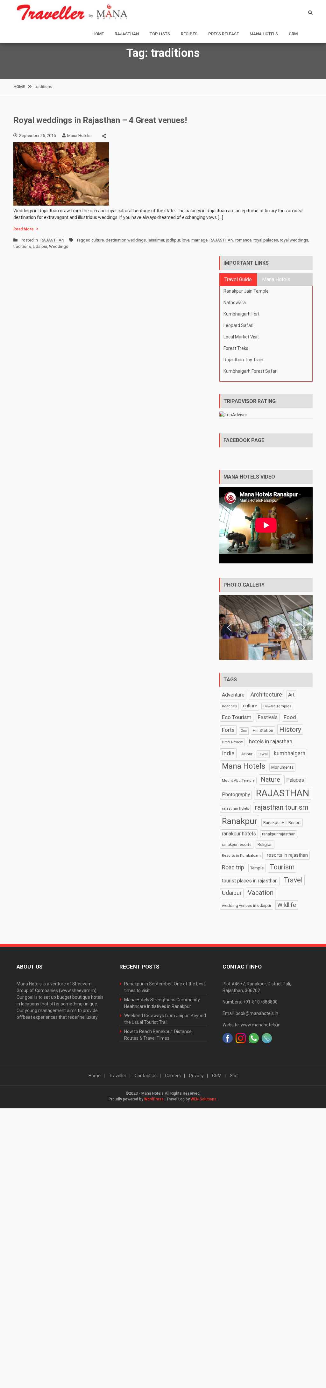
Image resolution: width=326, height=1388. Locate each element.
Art (291, 695)
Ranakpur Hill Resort (282, 822)
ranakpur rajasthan (278, 834)
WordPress (154, 1099)
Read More (23, 229)
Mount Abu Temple (238, 781)
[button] (229, 628)
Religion (265, 844)
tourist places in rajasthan (250, 881)
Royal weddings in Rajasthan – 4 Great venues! (100, 120)
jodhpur (173, 240)
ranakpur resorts (237, 844)
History (290, 729)
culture (97, 240)
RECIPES (189, 33)
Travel (293, 880)
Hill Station (263, 730)
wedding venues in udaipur (246, 905)
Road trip (233, 867)
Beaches (229, 706)
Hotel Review (232, 742)
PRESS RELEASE (223, 33)
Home (98, 33)
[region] (266, 627)
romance (243, 240)
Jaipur (246, 753)
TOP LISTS (160, 33)
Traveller (117, 1075)
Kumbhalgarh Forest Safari (250, 371)
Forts (228, 730)
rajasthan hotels (235, 808)
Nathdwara (234, 302)
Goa (244, 731)
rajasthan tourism (281, 807)
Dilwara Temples (277, 706)
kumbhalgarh (289, 753)
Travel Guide (238, 279)
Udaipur (40, 246)
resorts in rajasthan (287, 855)
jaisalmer (156, 240)
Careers (173, 1075)
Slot (234, 1075)
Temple (257, 868)
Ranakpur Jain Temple (246, 291)
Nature (270, 779)
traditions (22, 246)
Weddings (58, 246)
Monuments (282, 767)
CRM (293, 33)
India (228, 753)
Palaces (295, 780)
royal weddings (294, 240)
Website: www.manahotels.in (251, 1024)
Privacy (196, 1075)
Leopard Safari (238, 325)
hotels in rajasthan (270, 741)
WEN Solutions (203, 1099)
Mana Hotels (264, 33)
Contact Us (146, 1075)
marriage (199, 240)
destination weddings (126, 240)
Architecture (266, 694)
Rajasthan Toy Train (243, 359)
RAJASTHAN (127, 33)
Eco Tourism (237, 717)
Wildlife (286, 905)
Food (290, 717)
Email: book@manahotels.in (250, 1013)
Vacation (260, 892)
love (185, 240)
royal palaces (265, 240)
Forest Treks (235, 348)
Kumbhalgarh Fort (241, 313)
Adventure (233, 695)
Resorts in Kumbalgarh (241, 856)
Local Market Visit (241, 336)
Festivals (268, 717)
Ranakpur (239, 821)
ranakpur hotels (239, 834)
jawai (263, 754)
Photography (236, 795)
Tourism (282, 867)
